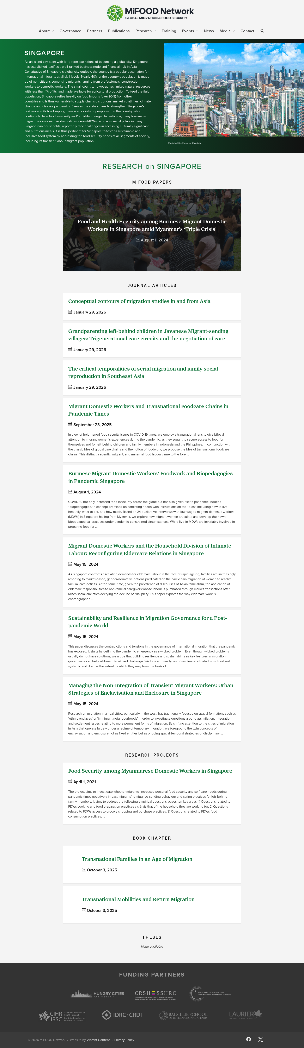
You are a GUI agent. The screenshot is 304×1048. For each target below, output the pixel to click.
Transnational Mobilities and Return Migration (138, 900)
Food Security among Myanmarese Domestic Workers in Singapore (150, 771)
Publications (119, 31)
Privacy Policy (124, 1039)
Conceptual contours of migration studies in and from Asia (139, 301)
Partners (94, 31)
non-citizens (42, 81)
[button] (262, 31)
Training (169, 31)
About (44, 31)
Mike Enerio (182, 143)
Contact (247, 31)
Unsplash (196, 143)
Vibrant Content (98, 1039)
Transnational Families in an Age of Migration (137, 859)
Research (143, 31)
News (209, 31)
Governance (70, 31)
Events (188, 31)
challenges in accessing (102, 126)
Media (225, 31)
